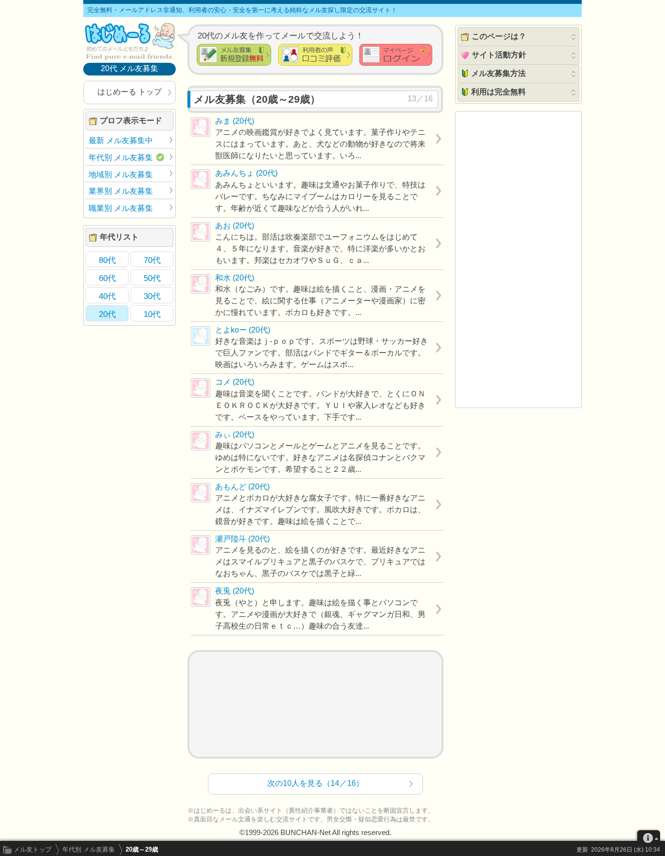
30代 (152, 296)
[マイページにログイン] (395, 55)
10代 (152, 314)
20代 (107, 314)
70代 (152, 260)
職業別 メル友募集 (121, 208)
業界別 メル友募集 (121, 191)
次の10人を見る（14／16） (315, 783)
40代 (107, 296)
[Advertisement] (315, 704)
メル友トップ (33, 849)
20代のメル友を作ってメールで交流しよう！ (281, 35)
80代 (107, 260)
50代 (152, 278)
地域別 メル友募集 (121, 174)
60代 (107, 278)
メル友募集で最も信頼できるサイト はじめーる (129, 41)
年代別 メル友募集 (88, 849)
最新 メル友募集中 (121, 140)
